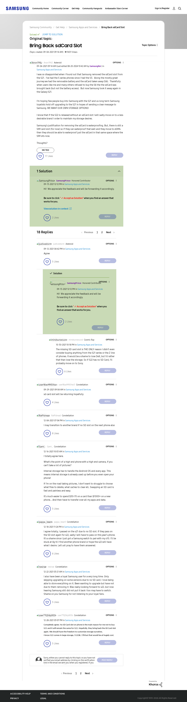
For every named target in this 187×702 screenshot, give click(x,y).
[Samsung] (17, 8)
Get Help (75, 8)
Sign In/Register (162, 8)
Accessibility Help (20, 694)
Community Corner (60, 8)
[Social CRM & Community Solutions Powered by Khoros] (155, 683)
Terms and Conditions (52, 694)
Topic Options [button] (149, 45)
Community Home (40, 8)
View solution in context (56, 208)
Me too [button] (45, 150)
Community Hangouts (92, 8)
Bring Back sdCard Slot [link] (113, 27)
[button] (118, 62)
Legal (43, 698)
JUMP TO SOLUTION (52, 34)
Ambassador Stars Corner (116, 8)
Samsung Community (41, 27)
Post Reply (107, 660)
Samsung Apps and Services (83, 27)
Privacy (14, 698)
